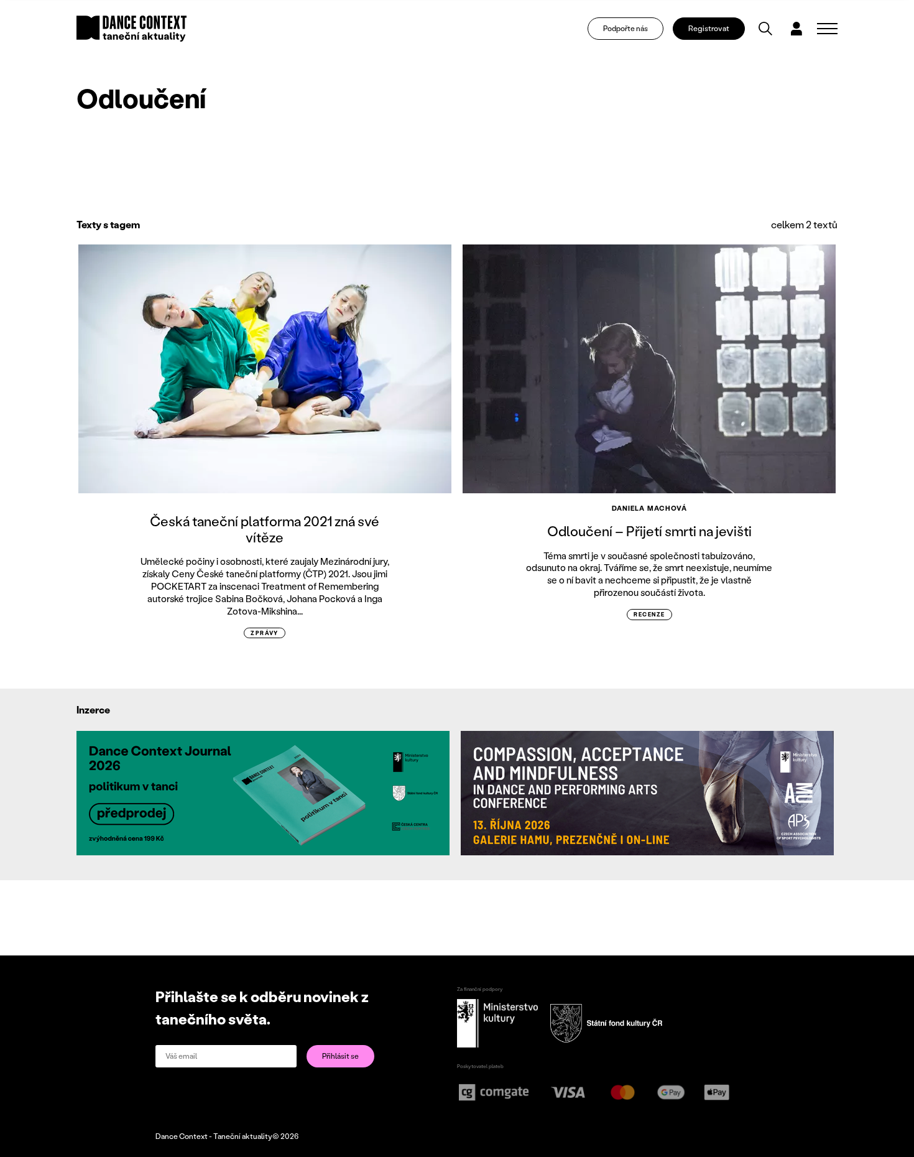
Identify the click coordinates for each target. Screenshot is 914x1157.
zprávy (265, 633)
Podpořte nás (625, 28)
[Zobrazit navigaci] (827, 28)
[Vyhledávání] (765, 28)
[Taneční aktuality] (131, 29)
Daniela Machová (650, 508)
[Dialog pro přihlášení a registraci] (796, 28)
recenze (649, 614)
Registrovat (708, 28)
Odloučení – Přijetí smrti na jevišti (649, 531)
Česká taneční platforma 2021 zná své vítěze (264, 529)
